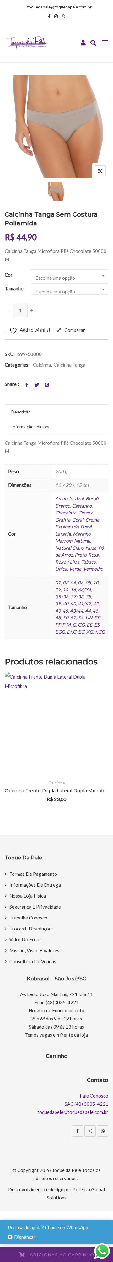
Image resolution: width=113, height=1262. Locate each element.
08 (88, 582)
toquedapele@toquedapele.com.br (59, 6)
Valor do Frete (25, 939)
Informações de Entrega (35, 885)
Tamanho (14, 288)
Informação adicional (31, 426)
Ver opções (95, 723)
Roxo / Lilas (67, 562)
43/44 (76, 610)
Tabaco (88, 562)
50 (65, 617)
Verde (75, 569)
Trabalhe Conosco (28, 917)
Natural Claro (69, 548)
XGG (100, 631)
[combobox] (70, 275)
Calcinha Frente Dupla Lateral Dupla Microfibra (56, 791)
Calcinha (42, 365)
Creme (92, 520)
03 (65, 582)
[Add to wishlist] (95, 740)
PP (57, 625)
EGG (60, 631)
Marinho (81, 534)
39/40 (61, 603)
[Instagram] (90, 1131)
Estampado (66, 526)
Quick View (95, 757)
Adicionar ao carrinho (62, 1254)
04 (73, 582)
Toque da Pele (66, 1170)
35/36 (61, 596)
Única (61, 569)
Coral (77, 520)
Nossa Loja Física (27, 896)
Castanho (82, 505)
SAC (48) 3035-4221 (86, 1104)
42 (96, 603)
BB (97, 617)
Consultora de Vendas (32, 961)
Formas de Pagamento (33, 874)
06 (80, 582)
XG (89, 631)
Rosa (93, 555)
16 (73, 589)
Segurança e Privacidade (35, 906)
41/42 (84, 603)
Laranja (63, 534)
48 (58, 617)
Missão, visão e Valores (34, 950)
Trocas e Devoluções (31, 928)
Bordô (92, 498)
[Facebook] (77, 1131)
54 (80, 617)
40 (73, 603)
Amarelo (64, 498)
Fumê (86, 526)
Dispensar (24, 1237)
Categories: (17, 365)
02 (58, 582)
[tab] (56, 412)
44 (88, 610)
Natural (82, 540)
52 (73, 617)
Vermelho (93, 569)
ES (97, 625)
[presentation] (9, 745)
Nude (90, 548)
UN (88, 617)
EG (81, 631)
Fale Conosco (94, 1096)
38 (88, 596)
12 (58, 589)
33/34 (84, 589)
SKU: (10, 354)
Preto (80, 555)
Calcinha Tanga (69, 365)
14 (65, 589)
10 (96, 582)
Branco (62, 505)
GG (81, 625)
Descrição (21, 411)
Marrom (63, 540)
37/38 (76, 596)
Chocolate (65, 512)
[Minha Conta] (83, 43)
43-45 (61, 610)
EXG (71, 631)
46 (95, 610)
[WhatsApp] (102, 1131)
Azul (79, 498)
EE (89, 625)
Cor (9, 275)
